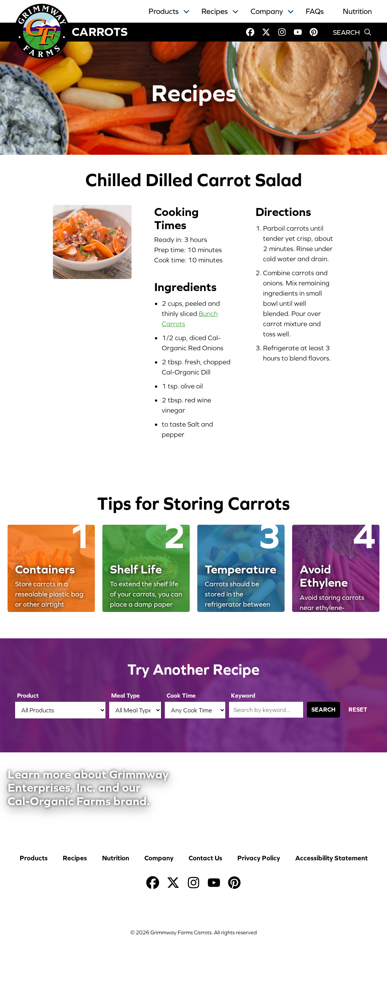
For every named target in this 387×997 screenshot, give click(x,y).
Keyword (243, 695)
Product (28, 695)
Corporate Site (235, 787)
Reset (357, 709)
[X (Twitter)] (266, 32)
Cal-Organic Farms (331, 787)
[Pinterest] (314, 32)
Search (323, 709)
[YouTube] (298, 32)
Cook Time (181, 695)
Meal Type (125, 695)
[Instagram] (282, 32)
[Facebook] (250, 32)
